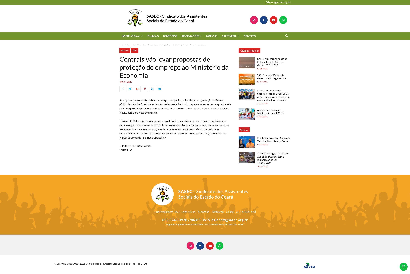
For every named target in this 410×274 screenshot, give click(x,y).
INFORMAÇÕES (190, 36)
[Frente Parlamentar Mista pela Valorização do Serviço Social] (247, 142)
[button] (287, 36)
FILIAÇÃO (153, 36)
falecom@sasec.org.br (278, 2)
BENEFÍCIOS (170, 36)
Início (121, 45)
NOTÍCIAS (211, 36)
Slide (134, 50)
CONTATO (250, 36)
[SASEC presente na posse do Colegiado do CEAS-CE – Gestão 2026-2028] (247, 62)
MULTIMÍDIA (229, 36)
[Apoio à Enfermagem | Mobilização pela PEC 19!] (247, 114)
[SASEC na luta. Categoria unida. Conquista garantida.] (247, 79)
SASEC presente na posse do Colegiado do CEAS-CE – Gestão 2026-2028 (272, 62)
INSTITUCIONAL (131, 36)
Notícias (130, 45)
